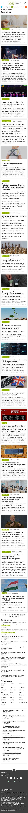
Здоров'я (21, 683)
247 (16, 616)
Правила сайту (16, 808)
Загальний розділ (3, 684)
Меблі (11, 692)
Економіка (3, 697)
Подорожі (3, 702)
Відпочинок (13, 689)
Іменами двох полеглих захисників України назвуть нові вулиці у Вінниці (13, 464)
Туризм (2, 687)
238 (5, 614)
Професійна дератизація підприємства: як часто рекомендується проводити (14, 731)
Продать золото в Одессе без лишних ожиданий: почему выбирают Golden (12, 754)
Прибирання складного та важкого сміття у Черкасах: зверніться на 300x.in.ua (12, 327)
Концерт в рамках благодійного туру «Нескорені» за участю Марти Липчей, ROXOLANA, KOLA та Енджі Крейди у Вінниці (14, 429)
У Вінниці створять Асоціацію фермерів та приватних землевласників (13, 499)
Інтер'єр (12, 697)
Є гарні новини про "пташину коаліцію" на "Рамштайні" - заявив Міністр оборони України (13, 534)
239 (9, 614)
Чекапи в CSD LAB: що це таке (13, 124)
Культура (21, 694)
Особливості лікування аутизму (13, 32)
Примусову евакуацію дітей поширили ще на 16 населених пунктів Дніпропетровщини (12, 637)
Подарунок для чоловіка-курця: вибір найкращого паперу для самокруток (11, 727)
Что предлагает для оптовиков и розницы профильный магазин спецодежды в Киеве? (13, 748)
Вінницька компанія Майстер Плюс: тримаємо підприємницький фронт (12, 557)
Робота (12, 702)
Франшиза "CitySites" (5, 774)
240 (12, 614)
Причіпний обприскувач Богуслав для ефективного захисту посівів (11, 759)
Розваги (21, 689)
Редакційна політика (10, 810)
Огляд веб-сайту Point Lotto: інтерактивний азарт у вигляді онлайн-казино (13, 104)
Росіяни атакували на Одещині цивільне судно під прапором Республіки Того (12, 647)
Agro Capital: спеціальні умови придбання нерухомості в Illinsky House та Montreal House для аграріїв (14, 623)
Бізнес (2, 692)
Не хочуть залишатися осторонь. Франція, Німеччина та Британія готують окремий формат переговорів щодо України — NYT (13, 658)
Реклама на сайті (4, 772)
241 (15, 614)
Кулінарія (3, 699)
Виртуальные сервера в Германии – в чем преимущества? (14, 361)
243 (21, 614)
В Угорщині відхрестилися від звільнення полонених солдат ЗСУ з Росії (13, 598)
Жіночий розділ (4, 694)
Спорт (20, 692)
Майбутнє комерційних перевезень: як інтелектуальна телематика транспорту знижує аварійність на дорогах (13, 737)
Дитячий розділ (23, 702)
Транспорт (21, 687)
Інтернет (12, 694)
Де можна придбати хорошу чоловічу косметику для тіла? (13, 293)
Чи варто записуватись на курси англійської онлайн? (13, 394)
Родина (21, 699)
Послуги (12, 699)
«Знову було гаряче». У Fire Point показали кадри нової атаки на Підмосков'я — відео (14, 642)
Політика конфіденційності (7, 808)
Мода (20, 697)
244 (24, 614)
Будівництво (4, 689)
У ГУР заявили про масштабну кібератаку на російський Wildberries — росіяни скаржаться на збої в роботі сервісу (14, 665)
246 (13, 616)
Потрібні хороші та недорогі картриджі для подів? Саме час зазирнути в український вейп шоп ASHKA (13, 186)
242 (18, 614)
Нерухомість (13, 687)
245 (10, 616)
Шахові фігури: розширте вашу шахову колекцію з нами (13, 260)
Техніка (11, 683)
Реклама (3, 704)
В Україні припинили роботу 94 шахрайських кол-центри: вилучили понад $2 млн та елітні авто (12, 676)
